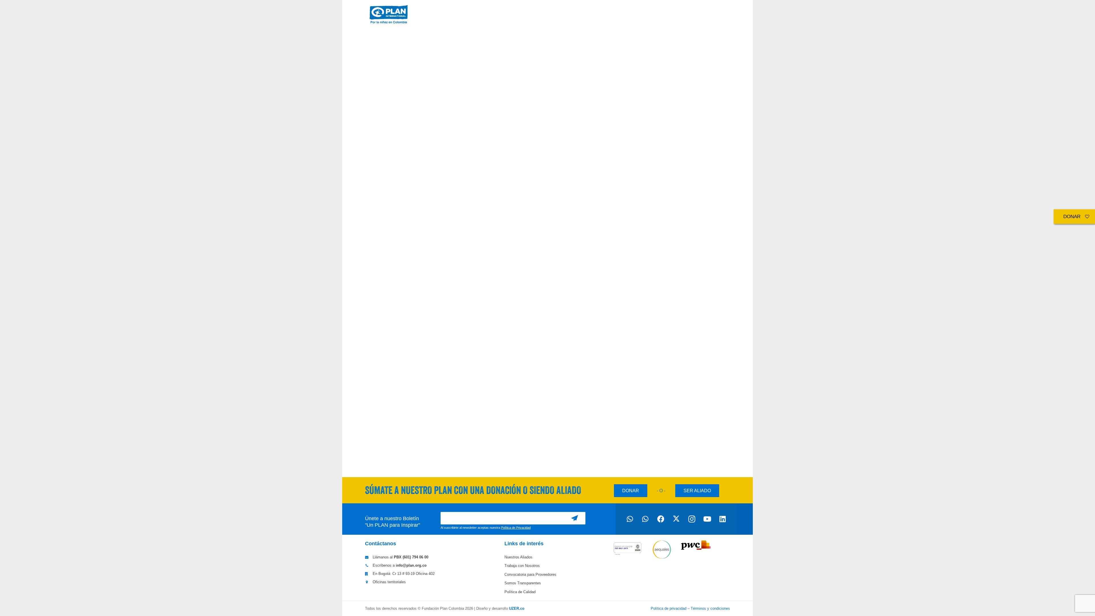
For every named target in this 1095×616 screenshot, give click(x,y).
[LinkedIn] (722, 519)
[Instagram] (691, 519)
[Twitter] (676, 519)
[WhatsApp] (629, 519)
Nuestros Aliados (518, 557)
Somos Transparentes (522, 583)
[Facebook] (660, 519)
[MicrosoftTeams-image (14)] (388, 14)
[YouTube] (707, 519)
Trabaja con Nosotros (522, 566)
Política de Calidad (520, 592)
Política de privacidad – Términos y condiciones (690, 608)
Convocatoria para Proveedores (530, 574)
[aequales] (662, 549)
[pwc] (696, 545)
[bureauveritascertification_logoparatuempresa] (627, 550)
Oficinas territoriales (389, 582)
